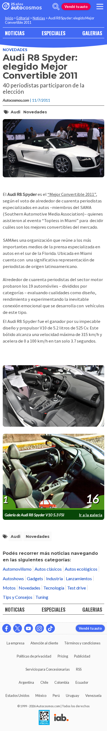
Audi (15, 112)
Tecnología (53, 587)
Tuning (41, 597)
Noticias (39, 18)
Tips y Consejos (17, 597)
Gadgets (35, 578)
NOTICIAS (14, 33)
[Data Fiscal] (44, 718)
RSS (78, 669)
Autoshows (13, 578)
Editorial (22, 18)
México (40, 695)
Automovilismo (17, 568)
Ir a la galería (90, 514)
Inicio (9, 18)
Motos (9, 587)
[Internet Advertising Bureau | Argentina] (61, 718)
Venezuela (93, 695)
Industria (54, 578)
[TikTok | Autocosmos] (50, 628)
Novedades (15, 49)
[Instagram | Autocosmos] (39, 628)
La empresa (15, 643)
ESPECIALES (53, 33)
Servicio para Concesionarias (48, 669)
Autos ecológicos (81, 568)
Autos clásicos (48, 568)
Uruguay (72, 695)
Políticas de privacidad (34, 656)
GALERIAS (92, 33)
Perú (56, 695)
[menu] (100, 6)
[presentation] (53, 472)
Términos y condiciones (82, 643)
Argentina (26, 682)
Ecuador (81, 682)
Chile (44, 682)
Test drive (76, 587)
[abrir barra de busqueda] (56, 6)
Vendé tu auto (76, 6)
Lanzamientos (79, 578)
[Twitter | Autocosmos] (17, 628)
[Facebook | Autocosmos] (6, 628)
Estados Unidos (17, 695)
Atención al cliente (44, 643)
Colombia (61, 682)
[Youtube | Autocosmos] (28, 628)
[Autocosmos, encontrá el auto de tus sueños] (22, 7)
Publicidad (82, 656)
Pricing (63, 656)
